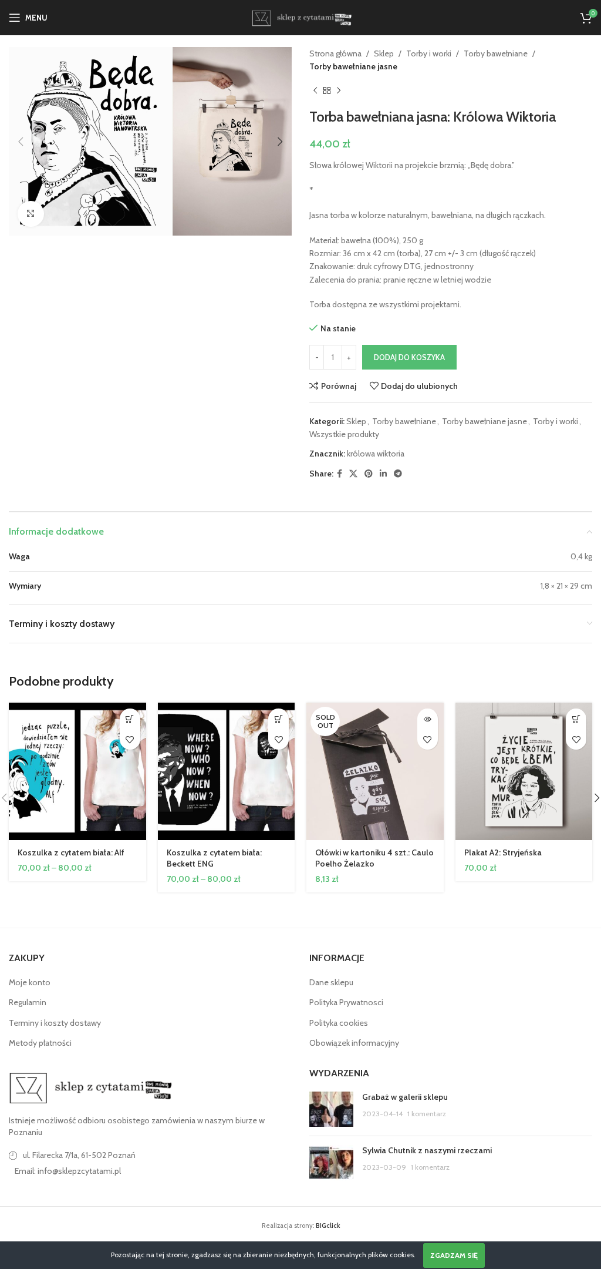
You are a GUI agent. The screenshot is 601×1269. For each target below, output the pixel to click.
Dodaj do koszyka (409, 357)
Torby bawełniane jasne (353, 66)
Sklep (384, 53)
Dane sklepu (331, 982)
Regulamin (27, 1002)
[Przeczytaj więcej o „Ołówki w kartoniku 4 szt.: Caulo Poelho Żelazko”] (427, 719)
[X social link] (353, 474)
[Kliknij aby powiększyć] (31, 214)
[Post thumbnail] (331, 1109)
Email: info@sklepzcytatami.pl (68, 1171)
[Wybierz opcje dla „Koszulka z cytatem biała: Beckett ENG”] (278, 719)
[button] (20, 141)
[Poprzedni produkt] (315, 91)
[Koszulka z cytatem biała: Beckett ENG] (226, 771)
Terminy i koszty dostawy (55, 1023)
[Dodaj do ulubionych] (130, 739)
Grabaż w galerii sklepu (405, 1097)
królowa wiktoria (375, 453)
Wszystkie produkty (344, 434)
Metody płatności (40, 1043)
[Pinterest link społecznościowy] (368, 474)
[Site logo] (300, 16)
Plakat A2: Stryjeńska (503, 852)
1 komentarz (426, 1113)
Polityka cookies (338, 1023)
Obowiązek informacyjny (354, 1043)
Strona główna (335, 53)
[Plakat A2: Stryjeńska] (524, 771)
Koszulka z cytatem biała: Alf (71, 852)
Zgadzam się (454, 1255)
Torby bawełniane (496, 53)
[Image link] (91, 1087)
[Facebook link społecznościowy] (339, 474)
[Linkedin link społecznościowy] (383, 474)
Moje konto (29, 982)
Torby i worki (428, 53)
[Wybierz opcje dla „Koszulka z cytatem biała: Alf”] (130, 719)
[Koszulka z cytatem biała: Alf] (77, 771)
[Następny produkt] (339, 91)
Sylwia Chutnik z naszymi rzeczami (427, 1150)
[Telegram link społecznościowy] (398, 474)
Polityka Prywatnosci (346, 1002)
